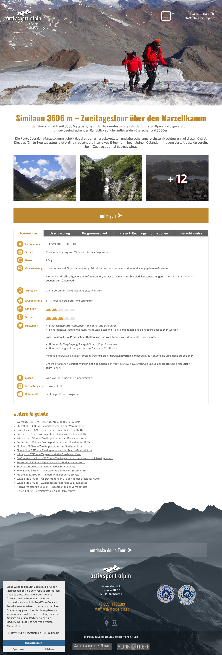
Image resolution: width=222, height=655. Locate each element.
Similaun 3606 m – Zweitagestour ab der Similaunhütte (49, 446)
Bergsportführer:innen (82, 363)
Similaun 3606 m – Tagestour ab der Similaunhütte (46, 466)
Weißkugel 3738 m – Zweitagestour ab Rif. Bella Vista (48, 421)
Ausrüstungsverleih (120, 355)
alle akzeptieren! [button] (34, 642)
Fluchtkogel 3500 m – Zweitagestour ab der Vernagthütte (51, 425)
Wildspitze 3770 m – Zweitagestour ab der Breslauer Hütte (51, 437)
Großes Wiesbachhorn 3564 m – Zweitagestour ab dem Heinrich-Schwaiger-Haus (65, 458)
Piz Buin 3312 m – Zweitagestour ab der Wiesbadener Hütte (52, 433)
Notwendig (17, 632)
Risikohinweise (191, 233)
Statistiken (34, 632)
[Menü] (166, 16)
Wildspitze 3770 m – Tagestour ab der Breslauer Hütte (49, 454)
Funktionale (52, 632)
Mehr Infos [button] (13, 626)
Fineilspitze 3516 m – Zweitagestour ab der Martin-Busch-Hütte (54, 450)
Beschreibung (60, 233)
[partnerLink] (92, 646)
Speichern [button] (18, 649)
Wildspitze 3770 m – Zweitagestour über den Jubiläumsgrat (52, 482)
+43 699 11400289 (203, 14)
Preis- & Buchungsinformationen (143, 233)
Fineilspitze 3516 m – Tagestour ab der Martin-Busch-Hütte (51, 470)
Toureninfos (28, 233)
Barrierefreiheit (122, 636)
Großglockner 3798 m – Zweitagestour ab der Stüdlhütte (50, 429)
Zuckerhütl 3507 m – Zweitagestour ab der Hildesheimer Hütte (54, 442)
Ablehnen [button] (49, 649)
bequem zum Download (60, 280)
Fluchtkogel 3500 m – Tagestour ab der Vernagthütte (48, 474)
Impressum (90, 636)
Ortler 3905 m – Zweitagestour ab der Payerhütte (46, 490)
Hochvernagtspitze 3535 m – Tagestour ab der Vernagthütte (52, 486)
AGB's (135, 636)
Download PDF (54, 385)
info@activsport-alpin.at (199, 18)
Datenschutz (104, 636)
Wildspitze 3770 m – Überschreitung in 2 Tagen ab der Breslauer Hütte (58, 478)
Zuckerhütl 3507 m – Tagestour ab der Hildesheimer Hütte (51, 462)
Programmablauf (94, 233)
